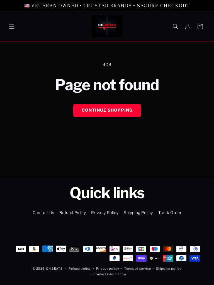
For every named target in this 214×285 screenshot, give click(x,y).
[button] (12, 26)
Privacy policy (107, 269)
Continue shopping (107, 110)
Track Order (170, 212)
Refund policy (80, 269)
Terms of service (137, 269)
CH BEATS (54, 269)
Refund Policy (72, 212)
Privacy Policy (104, 212)
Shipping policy (168, 269)
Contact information (109, 274)
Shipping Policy (138, 212)
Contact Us (43, 212)
